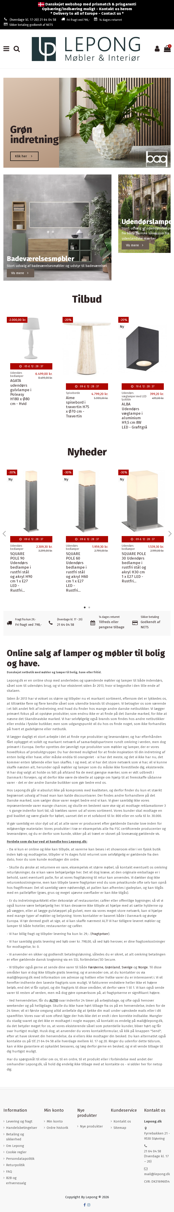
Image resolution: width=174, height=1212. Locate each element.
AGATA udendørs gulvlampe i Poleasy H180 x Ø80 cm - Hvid (20, 392)
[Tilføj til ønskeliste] (52, 323)
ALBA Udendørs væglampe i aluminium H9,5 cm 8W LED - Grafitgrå (134, 415)
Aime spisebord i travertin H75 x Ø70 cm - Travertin (77, 406)
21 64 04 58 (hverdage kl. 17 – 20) (156, 1156)
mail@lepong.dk (157, 1174)
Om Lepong (15, 1146)
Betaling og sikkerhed (15, 1136)
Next (170, 533)
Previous (4, 533)
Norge (143, 967)
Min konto (55, 1121)
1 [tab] (84, 607)
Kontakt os (122, 1121)
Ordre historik (57, 1128)
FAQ (9, 1172)
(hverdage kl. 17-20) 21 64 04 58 (33, 20)
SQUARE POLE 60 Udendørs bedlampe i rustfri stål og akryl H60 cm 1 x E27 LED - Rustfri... (133, 572)
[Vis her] (52, 340)
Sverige (127, 967)
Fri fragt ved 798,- (78, 19)
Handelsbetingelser (21, 1128)
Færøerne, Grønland (104, 967)
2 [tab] (89, 607)
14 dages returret (110, 19)
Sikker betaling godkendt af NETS (31, 24)
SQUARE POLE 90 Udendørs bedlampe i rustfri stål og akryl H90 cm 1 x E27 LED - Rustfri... (77, 572)
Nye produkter (91, 1126)
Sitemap (120, 1128)
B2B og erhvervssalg (16, 1180)
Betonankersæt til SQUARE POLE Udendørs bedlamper (29, 547)
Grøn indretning (34, 134)
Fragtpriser (100, 934)
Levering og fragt (19, 1121)
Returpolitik (15, 1165)
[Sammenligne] (52, 332)
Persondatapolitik (20, 1159)
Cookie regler (16, 1152)
